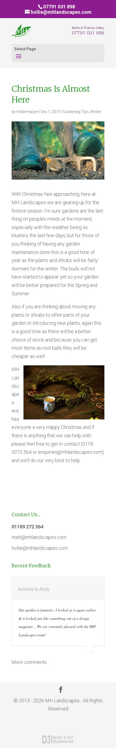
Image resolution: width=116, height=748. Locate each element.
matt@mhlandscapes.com (39, 537)
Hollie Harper (27, 112)
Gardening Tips (76, 112)
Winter (95, 112)
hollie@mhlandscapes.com (40, 548)
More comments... (30, 662)
